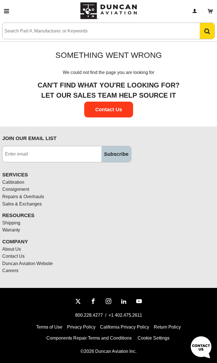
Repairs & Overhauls (23, 196)
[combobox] (95, 31)
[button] (6, 11)
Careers (10, 270)
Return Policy (167, 327)
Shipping (11, 222)
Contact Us (13, 256)
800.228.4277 (89, 315)
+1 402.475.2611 (125, 315)
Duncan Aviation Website (27, 263)
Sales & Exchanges (22, 204)
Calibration (13, 182)
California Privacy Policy (124, 327)
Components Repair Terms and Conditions (89, 338)
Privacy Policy (81, 327)
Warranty (11, 230)
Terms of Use (49, 327)
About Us (11, 249)
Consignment (15, 189)
